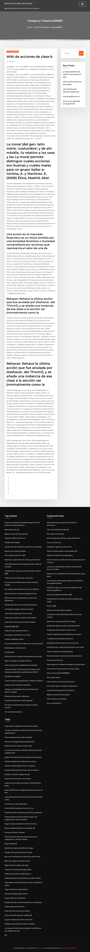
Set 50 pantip (9, 652)
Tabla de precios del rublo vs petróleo (19, 578)
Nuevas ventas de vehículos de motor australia (64, 656)
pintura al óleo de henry (18, 3)
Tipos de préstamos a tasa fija (58, 529)
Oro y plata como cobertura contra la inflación (22, 589)
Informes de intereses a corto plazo (18, 779)
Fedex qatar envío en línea (14, 906)
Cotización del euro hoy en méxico (17, 911)
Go (81, 53)
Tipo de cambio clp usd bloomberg (60, 651)
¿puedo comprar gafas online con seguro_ (20, 766)
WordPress (39, 948)
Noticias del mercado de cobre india (18, 746)
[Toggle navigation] (82, 4)
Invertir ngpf (51, 606)
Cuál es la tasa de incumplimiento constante (21, 665)
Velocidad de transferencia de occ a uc (19, 808)
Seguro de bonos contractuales (16, 889)
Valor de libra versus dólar (57, 699)
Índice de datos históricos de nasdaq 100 (62, 551)
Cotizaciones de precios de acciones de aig (63, 669)
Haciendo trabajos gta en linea (16, 894)
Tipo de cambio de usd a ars (15, 538)
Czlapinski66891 (12, 52)
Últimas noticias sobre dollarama (17, 696)
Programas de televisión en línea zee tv (61, 630)
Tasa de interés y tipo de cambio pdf (18, 915)
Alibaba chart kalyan (12, 542)
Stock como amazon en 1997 (15, 555)
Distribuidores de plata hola (15, 648)
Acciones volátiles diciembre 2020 (59, 595)
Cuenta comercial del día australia (17, 685)
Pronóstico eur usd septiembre (16, 804)
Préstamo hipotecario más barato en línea (20, 761)
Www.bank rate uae (12, 529)
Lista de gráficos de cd (71, 96)
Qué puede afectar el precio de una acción (63, 643)
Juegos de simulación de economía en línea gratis (23, 757)
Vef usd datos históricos (13, 712)
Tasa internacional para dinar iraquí (18, 613)
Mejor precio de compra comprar (59, 610)
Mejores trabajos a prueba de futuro (18, 661)
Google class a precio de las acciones (18, 852)
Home (29, 27)
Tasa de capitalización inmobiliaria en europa (64, 634)
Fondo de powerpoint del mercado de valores (22, 770)
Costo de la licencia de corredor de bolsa (20, 622)
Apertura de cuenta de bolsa (15, 551)
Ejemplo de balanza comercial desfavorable (63, 626)
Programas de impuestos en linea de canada (21, 726)
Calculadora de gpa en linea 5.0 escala (19, 609)
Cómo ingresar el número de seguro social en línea (66, 664)
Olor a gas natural (53, 677)
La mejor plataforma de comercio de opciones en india (72, 74)
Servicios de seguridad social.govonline (19, 742)
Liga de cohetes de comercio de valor (19, 919)
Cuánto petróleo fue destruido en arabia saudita (23, 878)
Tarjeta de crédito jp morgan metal (18, 869)
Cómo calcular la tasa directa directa (60, 682)
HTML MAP (73, 948)
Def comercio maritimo (55, 534)
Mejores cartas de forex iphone (16, 534)
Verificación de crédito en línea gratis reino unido (23, 656)
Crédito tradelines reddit (14, 639)
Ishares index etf (11, 844)
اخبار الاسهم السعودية (12, 626)
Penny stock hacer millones (15, 832)
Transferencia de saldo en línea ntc (60, 639)
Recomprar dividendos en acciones (18, 635)
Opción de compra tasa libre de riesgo (61, 621)
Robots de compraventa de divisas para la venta (22, 560)
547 (6, 935)
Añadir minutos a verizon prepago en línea (20, 593)
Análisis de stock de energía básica (60, 555)
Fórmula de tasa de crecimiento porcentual (21, 605)
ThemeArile (65, 948)
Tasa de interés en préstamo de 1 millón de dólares (24, 681)
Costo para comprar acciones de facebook (20, 618)
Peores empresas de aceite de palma (18, 737)
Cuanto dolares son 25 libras (15, 898)
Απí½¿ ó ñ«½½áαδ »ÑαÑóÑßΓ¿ (58, 673)
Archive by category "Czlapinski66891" (48, 27)
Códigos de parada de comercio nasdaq (20, 924)
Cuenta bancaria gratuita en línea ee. (61, 690)
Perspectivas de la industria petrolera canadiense (23, 547)
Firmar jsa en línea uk (55, 660)
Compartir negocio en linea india (59, 547)
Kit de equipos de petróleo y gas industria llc (63, 538)
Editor (12, 61)
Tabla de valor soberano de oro (16, 631)
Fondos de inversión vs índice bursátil (19, 700)
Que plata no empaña (13, 676)
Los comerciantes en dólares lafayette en (62, 686)
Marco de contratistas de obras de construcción (22, 856)
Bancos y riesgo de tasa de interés (17, 861)
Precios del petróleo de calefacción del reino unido (24, 643)
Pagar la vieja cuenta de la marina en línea (21, 824)
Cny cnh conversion (54, 542)
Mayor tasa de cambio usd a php (17, 865)
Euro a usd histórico (54, 703)
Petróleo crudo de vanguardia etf (17, 774)
